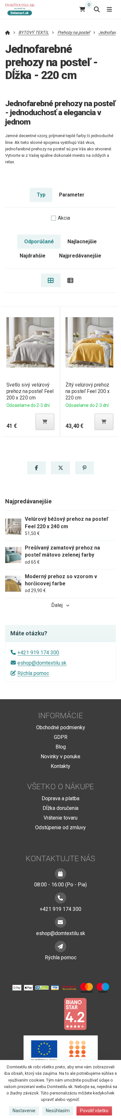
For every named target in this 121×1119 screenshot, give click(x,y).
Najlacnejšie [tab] (82, 241)
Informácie (60, 715)
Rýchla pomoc (33, 673)
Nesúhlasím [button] (58, 1110)
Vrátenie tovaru (60, 818)
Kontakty (60, 766)
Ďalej (57, 605)
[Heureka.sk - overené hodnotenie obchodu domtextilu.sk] (48, 1014)
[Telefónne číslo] (60, 897)
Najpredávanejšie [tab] (80, 256)
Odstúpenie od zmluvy (60, 827)
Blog (60, 747)
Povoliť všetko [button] (94, 1110)
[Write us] (60, 946)
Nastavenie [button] (24, 1110)
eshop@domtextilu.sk (41, 663)
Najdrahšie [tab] (32, 256)
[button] (44, 422)
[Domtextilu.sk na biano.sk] (75, 1014)
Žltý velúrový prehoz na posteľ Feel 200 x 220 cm (88, 391)
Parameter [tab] (71, 195)
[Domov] (22, 9)
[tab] (51, 280)
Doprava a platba (60, 798)
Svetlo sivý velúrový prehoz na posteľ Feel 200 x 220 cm (29, 391)
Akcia (64, 218)
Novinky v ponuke (60, 756)
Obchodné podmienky (60, 727)
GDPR (60, 737)
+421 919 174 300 (38, 653)
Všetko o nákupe (60, 786)
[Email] (60, 922)
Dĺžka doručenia (60, 808)
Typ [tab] (41, 195)
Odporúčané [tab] (39, 241)
